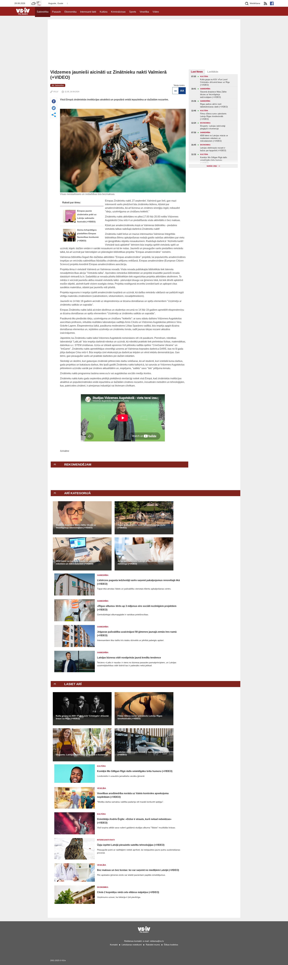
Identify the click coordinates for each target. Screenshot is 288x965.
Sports (132, 11)
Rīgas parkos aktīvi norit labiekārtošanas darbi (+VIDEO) (141, 526)
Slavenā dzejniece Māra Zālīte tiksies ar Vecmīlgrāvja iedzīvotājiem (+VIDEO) (76, 526)
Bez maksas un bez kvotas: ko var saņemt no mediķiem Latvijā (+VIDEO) (138, 870)
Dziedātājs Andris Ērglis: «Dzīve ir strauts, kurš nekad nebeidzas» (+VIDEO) (134, 821)
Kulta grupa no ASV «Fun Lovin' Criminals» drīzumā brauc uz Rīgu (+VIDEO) (82, 717)
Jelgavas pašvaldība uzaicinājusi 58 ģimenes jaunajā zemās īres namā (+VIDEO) (137, 634)
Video (156, 11)
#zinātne (64, 451)
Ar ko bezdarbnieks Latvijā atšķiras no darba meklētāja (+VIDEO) (140, 562)
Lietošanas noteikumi (132, 944)
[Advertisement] (144, 47)
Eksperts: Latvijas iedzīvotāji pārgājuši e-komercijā (82, 754)
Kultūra (103, 11)
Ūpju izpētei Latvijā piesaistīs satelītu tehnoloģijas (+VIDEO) (130, 845)
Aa (175, 90)
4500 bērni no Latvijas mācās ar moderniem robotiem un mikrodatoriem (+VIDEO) (78, 562)
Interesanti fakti (88, 11)
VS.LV (55, 92)
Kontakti (114, 944)
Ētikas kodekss (171, 944)
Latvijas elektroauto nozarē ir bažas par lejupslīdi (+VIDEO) (143, 753)
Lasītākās (212, 71)
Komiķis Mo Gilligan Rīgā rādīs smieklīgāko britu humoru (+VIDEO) (134, 771)
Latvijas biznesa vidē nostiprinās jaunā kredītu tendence (129, 657)
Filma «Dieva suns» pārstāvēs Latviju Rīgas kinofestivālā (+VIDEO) (140, 717)
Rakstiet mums (153, 944)
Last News (197, 71)
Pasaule (56, 11)
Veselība (144, 11)
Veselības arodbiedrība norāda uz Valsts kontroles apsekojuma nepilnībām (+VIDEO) (133, 795)
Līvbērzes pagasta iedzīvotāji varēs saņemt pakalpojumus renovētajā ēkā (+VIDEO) (138, 582)
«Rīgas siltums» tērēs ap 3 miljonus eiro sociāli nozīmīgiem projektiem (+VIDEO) (136, 608)
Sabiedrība (42, 11)
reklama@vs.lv (157, 941)
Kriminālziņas (118, 11)
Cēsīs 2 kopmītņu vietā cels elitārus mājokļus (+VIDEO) (128, 892)
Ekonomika (70, 11)
